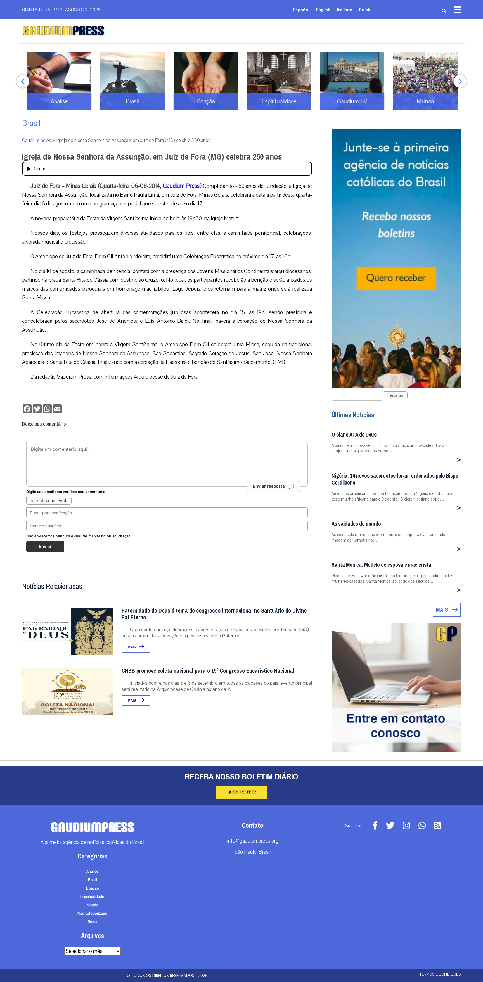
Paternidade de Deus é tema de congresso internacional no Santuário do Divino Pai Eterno (214, 614)
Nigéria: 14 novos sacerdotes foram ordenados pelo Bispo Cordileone (395, 479)
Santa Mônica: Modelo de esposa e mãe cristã (381, 564)
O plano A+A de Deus (354, 434)
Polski (365, 9)
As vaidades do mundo (356, 523)
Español (301, 9)
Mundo (92, 905)
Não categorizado (92, 913)
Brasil (31, 123)
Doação (92, 888)
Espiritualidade (92, 896)
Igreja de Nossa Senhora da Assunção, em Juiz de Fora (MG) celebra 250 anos (152, 156)
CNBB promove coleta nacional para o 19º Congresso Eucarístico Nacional (208, 671)
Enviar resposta (269, 486)
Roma (92, 921)
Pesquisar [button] (395, 395)
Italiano (344, 9)
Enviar (45, 546)
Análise (92, 871)
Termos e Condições (440, 974)
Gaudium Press (181, 186)
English (323, 9)
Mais (132, 647)
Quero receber (241, 792)
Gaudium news (36, 140)
